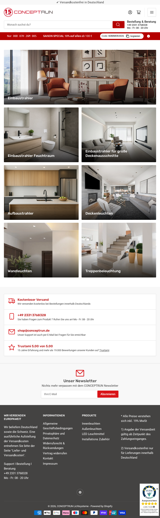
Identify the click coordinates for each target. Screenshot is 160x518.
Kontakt (48, 458)
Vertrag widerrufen (55, 453)
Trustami (104, 350)
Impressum (50, 463)
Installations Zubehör (96, 439)
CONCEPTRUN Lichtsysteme (73, 506)
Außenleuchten (91, 429)
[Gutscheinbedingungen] (148, 36)
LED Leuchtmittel (93, 434)
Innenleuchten (91, 423)
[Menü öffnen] (152, 12)
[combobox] (64, 25)
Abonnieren (107, 394)
